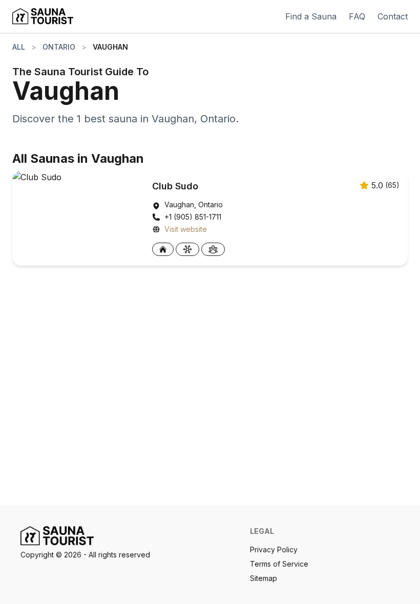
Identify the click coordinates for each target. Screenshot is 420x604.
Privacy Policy (274, 549)
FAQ (357, 16)
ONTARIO (59, 46)
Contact (392, 16)
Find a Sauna (311, 16)
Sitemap (263, 578)
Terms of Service (279, 563)
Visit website (185, 229)
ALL (18, 46)
